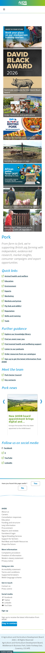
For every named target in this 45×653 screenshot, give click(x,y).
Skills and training (13, 316)
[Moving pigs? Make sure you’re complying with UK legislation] (22, 220)
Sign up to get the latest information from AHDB (21, 360)
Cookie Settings (6, 652)
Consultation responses (11, 517)
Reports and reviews (10, 531)
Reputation (10, 311)
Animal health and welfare (16, 276)
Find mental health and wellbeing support (23, 344)
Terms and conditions (11, 572)
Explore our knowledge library (18, 334)
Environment (10, 286)
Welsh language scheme (12, 577)
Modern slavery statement (12, 558)
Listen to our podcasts (14, 349)
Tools (7, 321)
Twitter (7, 600)
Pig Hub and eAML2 (13, 306)
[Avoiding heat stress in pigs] (22, 152)
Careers (5, 514)
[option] (22, 412)
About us (5, 512)
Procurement (7, 528)
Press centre (7, 589)
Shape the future (9, 544)
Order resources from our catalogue (20, 354)
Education (9, 281)
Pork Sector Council (13, 375)
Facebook (8, 597)
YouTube (8, 458)
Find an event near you (15, 339)
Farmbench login (9, 533)
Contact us (6, 586)
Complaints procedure (11, 553)
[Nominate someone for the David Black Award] (22, 71)
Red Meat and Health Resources (15, 541)
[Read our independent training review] (22, 197)
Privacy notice (7, 561)
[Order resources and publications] (22, 106)
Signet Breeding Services (12, 536)
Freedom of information (11, 555)
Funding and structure (11, 522)
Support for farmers (10, 539)
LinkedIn (8, 463)
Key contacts (10, 380)
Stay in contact (9, 623)
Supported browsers (10, 575)
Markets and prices (13, 301)
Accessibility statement (11, 569)
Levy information (9, 525)
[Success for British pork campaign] (22, 128)
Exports (8, 291)
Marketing (9, 296)
